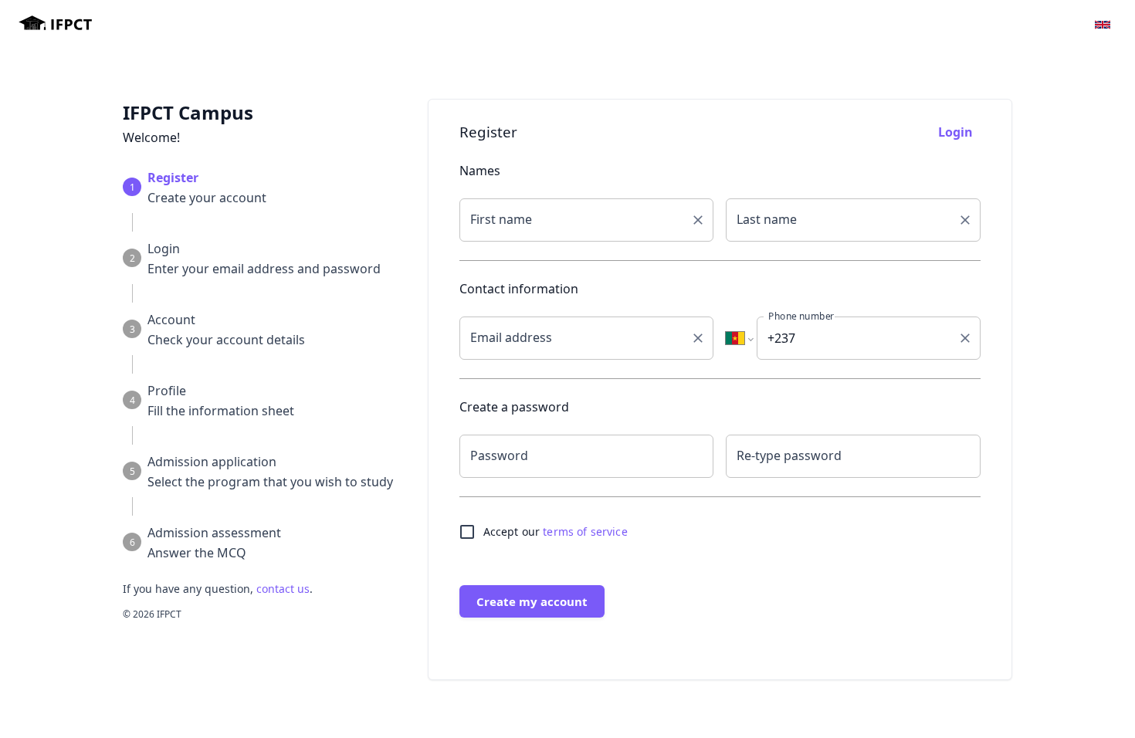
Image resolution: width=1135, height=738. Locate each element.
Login (955, 132)
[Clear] (698, 220)
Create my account (532, 601)
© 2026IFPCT (152, 614)
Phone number (801, 316)
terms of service (585, 531)
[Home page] (55, 25)
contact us (283, 588)
